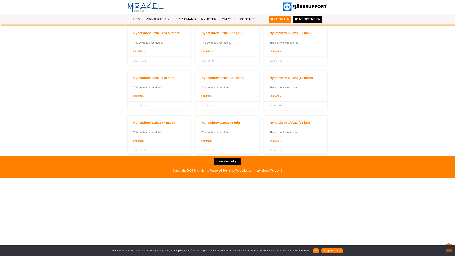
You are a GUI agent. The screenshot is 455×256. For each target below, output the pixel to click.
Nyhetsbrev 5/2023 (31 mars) (223, 78)
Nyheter (208, 19)
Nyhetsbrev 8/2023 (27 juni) (222, 33)
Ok (316, 250)
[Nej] (449, 250)
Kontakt (247, 19)
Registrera (309, 19)
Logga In (282, 19)
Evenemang (185, 19)
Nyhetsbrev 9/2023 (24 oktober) (157, 33)
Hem (136, 19)
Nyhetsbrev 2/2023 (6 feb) (220, 122)
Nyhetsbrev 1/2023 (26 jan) (290, 122)
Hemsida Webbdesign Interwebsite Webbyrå (252, 170)
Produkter (156, 19)
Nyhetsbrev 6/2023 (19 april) (154, 78)
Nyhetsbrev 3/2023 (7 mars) (154, 122)
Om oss (228, 19)
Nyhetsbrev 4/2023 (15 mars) (291, 78)
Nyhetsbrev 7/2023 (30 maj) (290, 33)
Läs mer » (139, 51)
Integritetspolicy (332, 250)
